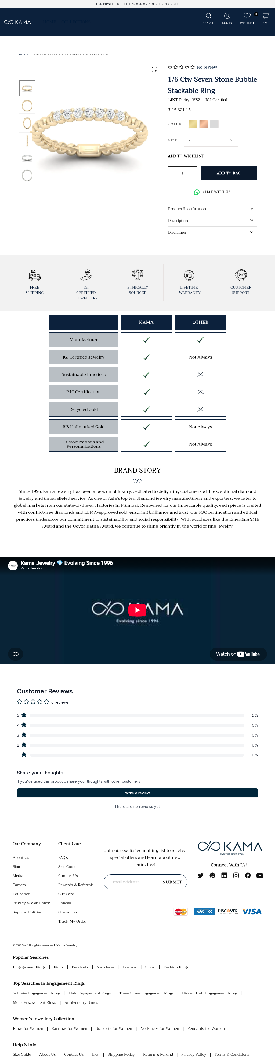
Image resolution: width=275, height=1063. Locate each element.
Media (18, 875)
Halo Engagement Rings (90, 993)
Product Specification (187, 209)
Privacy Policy (193, 1054)
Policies (65, 903)
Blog (16, 866)
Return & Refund (158, 1054)
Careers (19, 885)
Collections (76, 22)
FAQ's (63, 857)
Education (22, 894)
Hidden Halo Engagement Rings (210, 993)
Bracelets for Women (114, 1028)
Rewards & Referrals (76, 885)
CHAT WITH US (217, 192)
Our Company (27, 844)
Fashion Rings (176, 967)
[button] (209, 19)
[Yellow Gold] (193, 124)
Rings (58, 967)
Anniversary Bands (81, 1002)
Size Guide (67, 866)
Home (49, 22)
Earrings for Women (69, 1028)
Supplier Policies (27, 912)
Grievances (67, 912)
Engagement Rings (29, 967)
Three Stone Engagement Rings (146, 993)
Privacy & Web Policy (31, 903)
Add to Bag (229, 173)
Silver (150, 967)
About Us (21, 857)
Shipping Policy (121, 1054)
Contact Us (68, 875)
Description (178, 220)
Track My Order (72, 921)
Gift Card (66, 894)
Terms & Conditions (232, 1054)
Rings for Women (28, 1028)
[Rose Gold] (203, 124)
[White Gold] (214, 124)
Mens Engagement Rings (34, 1002)
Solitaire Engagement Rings (37, 993)
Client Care (69, 844)
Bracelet (130, 967)
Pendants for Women (206, 1028)
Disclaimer (177, 232)
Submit (172, 882)
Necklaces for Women (159, 1028)
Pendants (80, 967)
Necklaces (106, 967)
